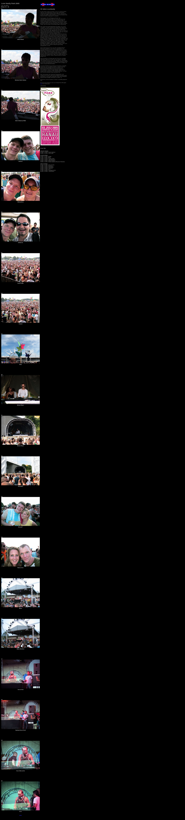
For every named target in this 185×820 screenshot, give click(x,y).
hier (41, 83)
